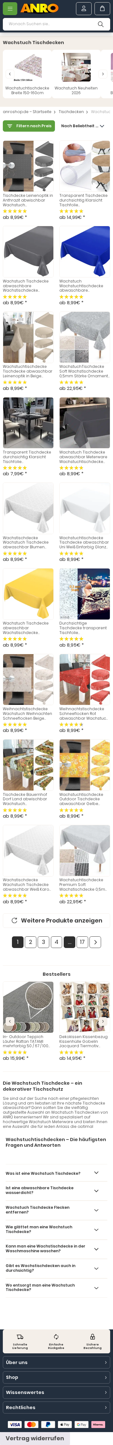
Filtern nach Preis (33, 126)
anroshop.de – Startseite (27, 112)
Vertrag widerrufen (35, 1438)
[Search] (100, 24)
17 (82, 942)
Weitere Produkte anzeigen (61, 920)
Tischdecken (71, 112)
